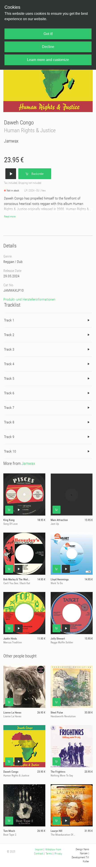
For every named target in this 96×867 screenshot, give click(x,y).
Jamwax (11, 141)
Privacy (58, 853)
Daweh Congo (19, 122)
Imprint (39, 849)
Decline (48, 47)
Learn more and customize (48, 60)
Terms (49, 853)
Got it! (48, 34)
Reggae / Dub (13, 262)
